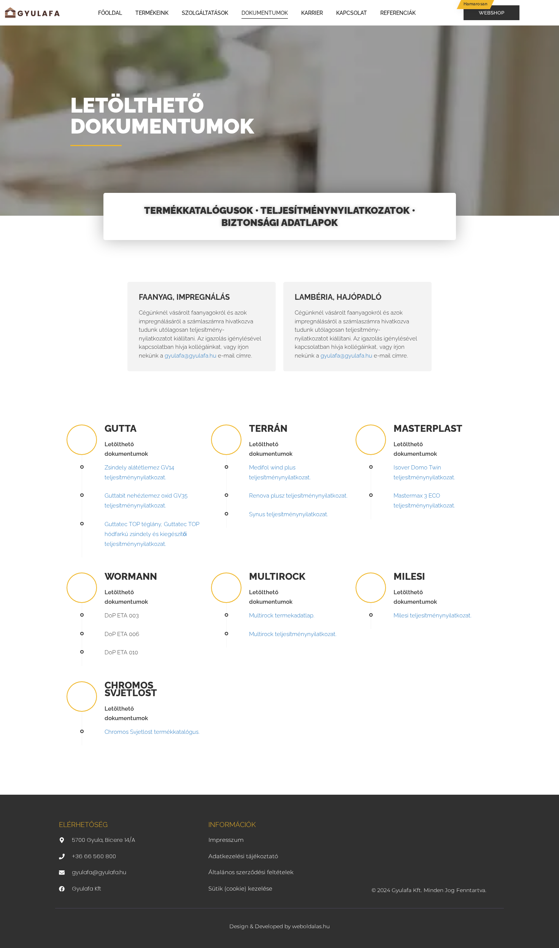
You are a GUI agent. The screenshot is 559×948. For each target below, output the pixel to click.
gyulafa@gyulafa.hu (190, 355)
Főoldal (110, 13)
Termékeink (151, 13)
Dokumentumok (264, 13)
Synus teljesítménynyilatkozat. (288, 514)
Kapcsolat (351, 13)
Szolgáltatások (205, 13)
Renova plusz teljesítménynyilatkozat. (298, 495)
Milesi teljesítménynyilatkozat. (433, 615)
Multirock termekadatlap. (281, 615)
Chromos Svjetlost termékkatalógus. (152, 731)
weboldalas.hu (311, 926)
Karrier (312, 13)
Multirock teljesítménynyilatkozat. (293, 634)
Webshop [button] (491, 13)
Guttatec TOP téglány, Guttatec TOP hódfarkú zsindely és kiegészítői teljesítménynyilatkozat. (152, 534)
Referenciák (398, 13)
